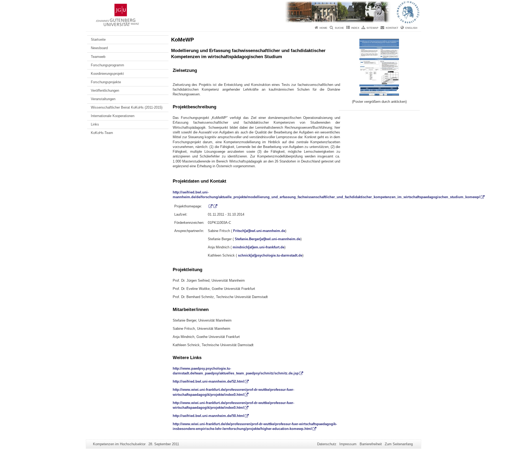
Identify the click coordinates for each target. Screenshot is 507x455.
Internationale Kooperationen (112, 116)
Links (95, 124)
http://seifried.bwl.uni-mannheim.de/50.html (208, 416)
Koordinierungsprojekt (107, 74)
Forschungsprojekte (106, 82)
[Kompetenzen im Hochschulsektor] (253, 12)
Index (355, 27)
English (411, 27)
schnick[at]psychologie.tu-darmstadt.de (270, 255)
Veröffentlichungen (105, 90)
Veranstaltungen (103, 99)
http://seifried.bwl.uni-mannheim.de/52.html (208, 381)
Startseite (98, 39)
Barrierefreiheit (371, 444)
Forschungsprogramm (107, 65)
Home (323, 27)
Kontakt (392, 27)
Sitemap (372, 27)
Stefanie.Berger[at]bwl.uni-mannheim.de (268, 239)
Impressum (347, 444)
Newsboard (99, 48)
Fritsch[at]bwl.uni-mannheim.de (259, 231)
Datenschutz (326, 444)
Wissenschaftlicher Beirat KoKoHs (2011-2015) (126, 107)
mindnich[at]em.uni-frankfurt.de (258, 247)
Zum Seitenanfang (399, 444)
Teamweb (98, 57)
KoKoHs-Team (102, 133)
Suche (339, 27)
